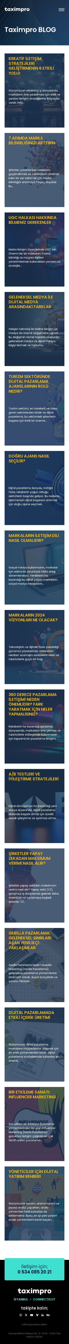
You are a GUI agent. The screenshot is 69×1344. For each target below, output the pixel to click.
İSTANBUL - (23, 1299)
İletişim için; (35, 1269)
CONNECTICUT (44, 1299)
